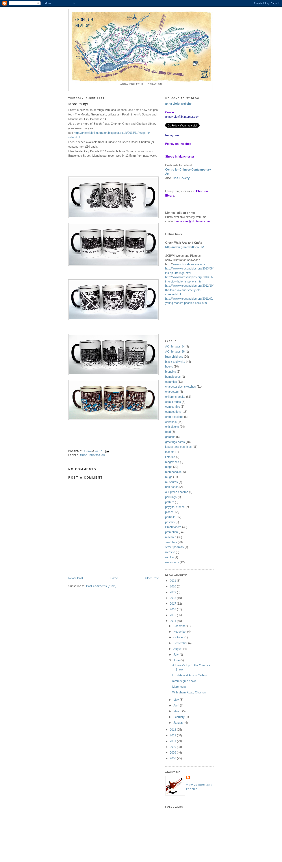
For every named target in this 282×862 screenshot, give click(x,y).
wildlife (169, 557)
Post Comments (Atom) (101, 586)
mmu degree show (184, 681)
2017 (173, 603)
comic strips (173, 401)
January (178, 722)
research (170, 537)
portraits (170, 517)
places (169, 512)
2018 (173, 598)
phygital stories (175, 507)
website (170, 552)
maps (168, 466)
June (176, 660)
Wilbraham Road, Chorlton (189, 692)
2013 (173, 729)
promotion (97, 455)
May (176, 699)
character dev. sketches (180, 386)
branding (170, 371)
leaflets (169, 451)
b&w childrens (174, 356)
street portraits (174, 547)
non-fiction (171, 487)
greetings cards (175, 442)
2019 (173, 592)
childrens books (175, 396)
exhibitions (172, 426)
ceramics (171, 381)
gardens (170, 436)
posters (170, 522)
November (180, 631)
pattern (169, 502)
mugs (84, 455)
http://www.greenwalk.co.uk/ (184, 247)
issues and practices (178, 446)
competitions (173, 411)
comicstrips (172, 406)
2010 (173, 747)
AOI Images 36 (175, 351)
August (178, 648)
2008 (173, 758)
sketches (171, 542)
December (180, 626)
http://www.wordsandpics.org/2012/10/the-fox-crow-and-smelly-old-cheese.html (189, 290)
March (177, 711)
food (168, 431)
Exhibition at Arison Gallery (189, 675)
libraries (170, 457)
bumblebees (173, 376)
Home (114, 578)
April (176, 705)
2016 (173, 609)
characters (172, 391)
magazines (172, 462)
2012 (173, 735)
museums (171, 482)
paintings (171, 497)
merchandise (173, 472)
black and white (175, 361)
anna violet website (178, 103)
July (176, 654)
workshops (172, 562)
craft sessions (174, 416)
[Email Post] (107, 451)
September (180, 643)
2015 (173, 615)
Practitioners (173, 527)
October (178, 637)
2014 (173, 620)
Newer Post (75, 578)
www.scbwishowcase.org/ (189, 264)
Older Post (152, 578)
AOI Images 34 (175, 346)
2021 (173, 580)
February (179, 717)
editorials (171, 422)
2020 (173, 586)
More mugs (179, 686)
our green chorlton (176, 492)
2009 (173, 752)
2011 (173, 741)
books (169, 366)
